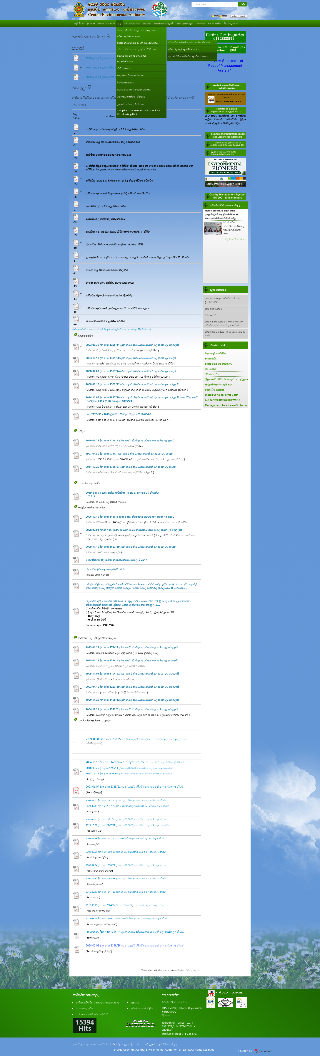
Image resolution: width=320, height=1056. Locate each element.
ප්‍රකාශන (135, 1002)
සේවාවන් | (105, 1044)
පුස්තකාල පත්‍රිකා (85, 1008)
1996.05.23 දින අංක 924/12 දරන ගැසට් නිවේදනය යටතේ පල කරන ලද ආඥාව (130, 440)
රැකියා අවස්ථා (211, 315)
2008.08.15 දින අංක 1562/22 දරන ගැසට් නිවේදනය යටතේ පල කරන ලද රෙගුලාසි (132, 384)
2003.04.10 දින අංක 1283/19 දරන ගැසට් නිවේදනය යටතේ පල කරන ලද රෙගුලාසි (132, 686)
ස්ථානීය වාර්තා (212, 374)
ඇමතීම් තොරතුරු (167, 1044)
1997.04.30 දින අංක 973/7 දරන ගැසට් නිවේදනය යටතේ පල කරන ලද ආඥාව (129, 453)
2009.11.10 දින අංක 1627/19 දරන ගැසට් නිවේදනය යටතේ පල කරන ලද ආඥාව (131, 546)
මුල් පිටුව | (80, 1044)
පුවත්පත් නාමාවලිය (142, 1008)
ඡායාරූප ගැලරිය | (122, 1044)
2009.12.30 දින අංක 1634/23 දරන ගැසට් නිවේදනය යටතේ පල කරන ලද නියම (126, 878)
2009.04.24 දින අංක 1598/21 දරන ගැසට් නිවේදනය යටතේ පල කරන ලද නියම (126, 865)
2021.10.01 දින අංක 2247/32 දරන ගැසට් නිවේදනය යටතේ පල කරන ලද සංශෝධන (128, 825)
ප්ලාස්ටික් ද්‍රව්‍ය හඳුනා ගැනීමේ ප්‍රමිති (105, 569)
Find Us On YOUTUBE (229, 992)
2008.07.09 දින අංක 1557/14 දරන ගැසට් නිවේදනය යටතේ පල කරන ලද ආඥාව (131, 371)
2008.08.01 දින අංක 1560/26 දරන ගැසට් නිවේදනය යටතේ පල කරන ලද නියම (126, 851)
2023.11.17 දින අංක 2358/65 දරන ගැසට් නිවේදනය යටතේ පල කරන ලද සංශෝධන (129, 773)
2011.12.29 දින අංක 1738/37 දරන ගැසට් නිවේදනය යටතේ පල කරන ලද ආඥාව (131, 466)
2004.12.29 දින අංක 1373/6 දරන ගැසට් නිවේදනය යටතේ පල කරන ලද (132, 709)
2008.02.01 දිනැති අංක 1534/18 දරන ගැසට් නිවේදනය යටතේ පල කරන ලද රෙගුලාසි (134, 530)
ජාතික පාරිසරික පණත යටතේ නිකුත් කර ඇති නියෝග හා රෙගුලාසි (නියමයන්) (111, 329)
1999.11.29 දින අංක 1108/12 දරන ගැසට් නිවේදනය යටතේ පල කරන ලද (132, 700)
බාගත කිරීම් (211, 358)
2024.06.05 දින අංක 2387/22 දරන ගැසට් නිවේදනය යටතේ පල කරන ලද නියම (136, 739)
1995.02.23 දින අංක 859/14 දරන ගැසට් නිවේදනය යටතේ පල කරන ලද (132, 660)
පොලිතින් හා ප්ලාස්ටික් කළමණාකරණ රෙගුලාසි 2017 (116, 559)
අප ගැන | (92, 1044)
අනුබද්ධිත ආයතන (214, 389)
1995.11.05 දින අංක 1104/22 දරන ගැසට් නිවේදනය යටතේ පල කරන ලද (132, 673)
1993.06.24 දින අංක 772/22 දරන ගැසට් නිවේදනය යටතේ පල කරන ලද (132, 647)
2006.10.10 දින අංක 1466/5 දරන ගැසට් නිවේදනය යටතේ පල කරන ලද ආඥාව (130, 516)
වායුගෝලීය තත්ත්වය (215, 353)
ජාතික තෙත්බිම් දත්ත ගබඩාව (92, 1014)
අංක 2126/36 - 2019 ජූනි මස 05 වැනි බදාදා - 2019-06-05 (118, 414)
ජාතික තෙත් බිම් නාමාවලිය (218, 363)
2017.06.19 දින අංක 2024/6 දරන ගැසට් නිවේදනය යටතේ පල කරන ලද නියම (125, 905)
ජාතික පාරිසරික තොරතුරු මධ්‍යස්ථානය (97, 1002)
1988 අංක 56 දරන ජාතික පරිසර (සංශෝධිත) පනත (114, 67)
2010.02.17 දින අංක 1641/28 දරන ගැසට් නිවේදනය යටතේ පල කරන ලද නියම (126, 891)
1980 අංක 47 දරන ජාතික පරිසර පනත (107, 58)
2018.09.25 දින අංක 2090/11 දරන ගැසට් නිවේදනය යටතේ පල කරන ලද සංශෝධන (129, 768)
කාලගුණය (210, 369)
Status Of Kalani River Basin (222, 394)
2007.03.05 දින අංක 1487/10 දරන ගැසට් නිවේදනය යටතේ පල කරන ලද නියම (126, 800)
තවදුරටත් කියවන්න (234, 239)
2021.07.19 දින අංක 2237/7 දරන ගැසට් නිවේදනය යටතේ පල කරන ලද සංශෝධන (127, 806)
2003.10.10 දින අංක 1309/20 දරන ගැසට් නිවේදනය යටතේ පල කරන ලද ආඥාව (131, 358)
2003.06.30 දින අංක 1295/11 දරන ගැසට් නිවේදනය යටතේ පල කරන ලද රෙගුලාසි (132, 345)
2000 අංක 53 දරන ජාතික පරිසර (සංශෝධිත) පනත (114, 77)
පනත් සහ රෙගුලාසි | (145, 1044)
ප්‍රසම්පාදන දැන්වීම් (213, 308)
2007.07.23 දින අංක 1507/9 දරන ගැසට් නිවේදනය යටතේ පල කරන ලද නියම (125, 838)
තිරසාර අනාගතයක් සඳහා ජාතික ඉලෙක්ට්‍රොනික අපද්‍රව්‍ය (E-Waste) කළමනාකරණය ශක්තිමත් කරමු (221, 214)
